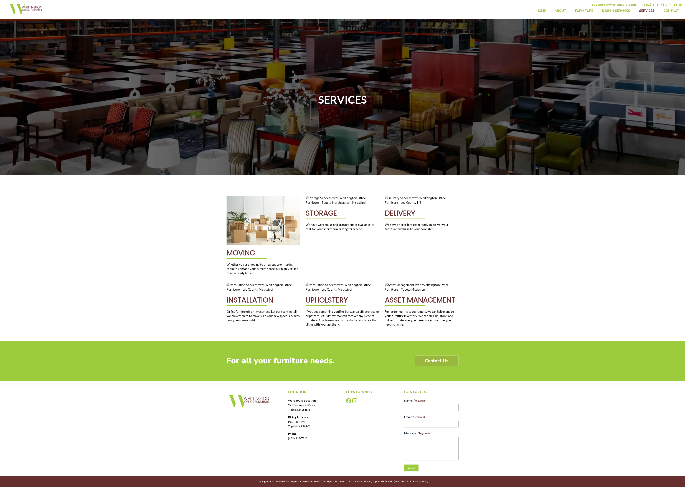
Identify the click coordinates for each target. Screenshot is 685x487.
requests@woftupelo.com (614, 5)
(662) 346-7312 (655, 5)
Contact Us (436, 361)
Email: (414, 416)
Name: (414, 400)
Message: (417, 433)
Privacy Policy (420, 481)
